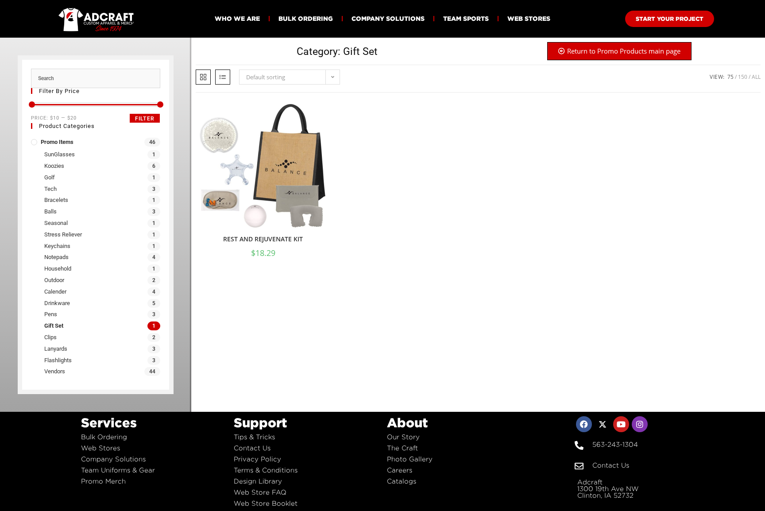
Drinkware (57, 303)
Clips (50, 337)
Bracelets (56, 200)
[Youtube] (621, 424)
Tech (50, 189)
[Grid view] (203, 77)
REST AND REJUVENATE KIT (263, 239)
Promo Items (57, 142)
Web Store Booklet (266, 503)
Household (57, 268)
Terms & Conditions (266, 470)
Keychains (57, 246)
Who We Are (237, 18)
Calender (55, 291)
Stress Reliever (63, 234)
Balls (50, 211)
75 (730, 77)
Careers (399, 470)
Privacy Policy (257, 459)
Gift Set (53, 325)
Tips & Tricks (254, 437)
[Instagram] (640, 424)
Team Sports (466, 18)
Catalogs (401, 481)
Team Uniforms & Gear (118, 470)
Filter (145, 119)
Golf (49, 177)
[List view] (222, 77)
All (756, 77)
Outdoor (54, 280)
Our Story (403, 437)
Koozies (54, 166)
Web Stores (528, 18)
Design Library (258, 481)
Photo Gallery (410, 459)
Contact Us (252, 448)
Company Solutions (388, 18)
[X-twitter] (602, 424)
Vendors (54, 371)
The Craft (402, 448)
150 (742, 77)
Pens (50, 314)
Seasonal (56, 223)
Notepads (56, 257)
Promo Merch (103, 481)
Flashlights (58, 360)
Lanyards (55, 348)
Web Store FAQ (260, 492)
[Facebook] (584, 424)
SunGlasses (59, 154)
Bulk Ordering (305, 18)
